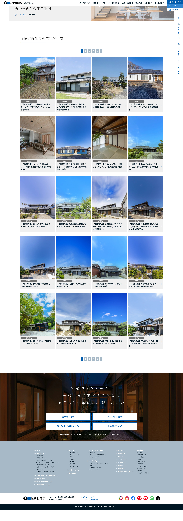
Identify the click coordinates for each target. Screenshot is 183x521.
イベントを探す (114, 417)
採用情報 (179, 42)
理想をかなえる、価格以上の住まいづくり (48, 462)
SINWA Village (40, 478)
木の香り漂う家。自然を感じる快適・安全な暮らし (45, 459)
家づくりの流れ (74, 452)
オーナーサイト (94, 470)
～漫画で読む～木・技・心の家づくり (47, 475)
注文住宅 (96, 3)
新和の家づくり (85, 3)
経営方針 (140, 470)
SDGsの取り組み (142, 466)
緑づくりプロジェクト (95, 467)
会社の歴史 (141, 457)
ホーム (38, 450)
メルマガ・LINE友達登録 (90, 499)
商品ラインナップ (74, 454)
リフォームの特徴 (94, 457)
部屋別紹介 (40, 455)
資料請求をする (114, 426)
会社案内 (179, 22)
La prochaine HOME (42, 481)
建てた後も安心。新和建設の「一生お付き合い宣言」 (46, 470)
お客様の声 (121, 453)
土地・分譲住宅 (127, 3)
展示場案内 (72, 473)
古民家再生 (92, 452)
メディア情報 (179, 62)
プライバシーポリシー (89, 497)
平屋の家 (72, 459)
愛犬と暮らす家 (74, 466)
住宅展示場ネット (41, 484)
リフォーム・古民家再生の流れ (98, 454)
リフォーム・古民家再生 (110, 3)
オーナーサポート (179, 51)
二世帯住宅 (72, 464)
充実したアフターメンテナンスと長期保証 (99, 464)
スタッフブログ (179, 32)
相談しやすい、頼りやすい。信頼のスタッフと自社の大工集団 (45, 466)
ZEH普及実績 (141, 468)
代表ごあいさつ (142, 454)
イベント (120, 456)
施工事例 (22, 15)
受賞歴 (139, 459)
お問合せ (179, 72)
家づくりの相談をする (68, 426)
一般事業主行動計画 (143, 473)
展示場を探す (68, 417)
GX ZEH (72, 461)
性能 (71, 457)
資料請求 (120, 465)
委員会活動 (141, 464)
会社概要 (140, 452)
